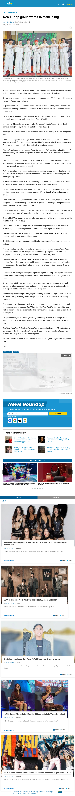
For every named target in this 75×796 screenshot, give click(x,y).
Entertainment (11, 13)
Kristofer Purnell (9, 548)
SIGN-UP (58, 414)
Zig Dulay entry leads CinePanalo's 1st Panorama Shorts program (32, 659)
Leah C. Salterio (8, 22)
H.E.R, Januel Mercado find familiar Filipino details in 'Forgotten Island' (34, 714)
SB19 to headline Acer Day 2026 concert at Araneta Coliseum (30, 600)
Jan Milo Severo (9, 603)
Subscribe (69, 4)
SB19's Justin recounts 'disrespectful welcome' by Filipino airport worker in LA (37, 772)
